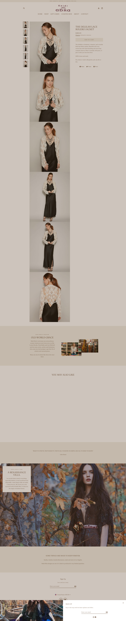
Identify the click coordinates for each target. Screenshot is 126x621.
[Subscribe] (107, 612)
